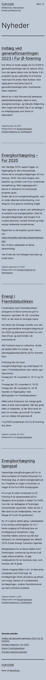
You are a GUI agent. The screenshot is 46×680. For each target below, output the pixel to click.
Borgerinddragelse (24, 129)
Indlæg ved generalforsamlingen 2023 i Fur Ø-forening (21, 53)
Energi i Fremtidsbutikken (13, 648)
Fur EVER (8, 4)
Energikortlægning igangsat (14, 652)
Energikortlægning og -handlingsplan (17, 132)
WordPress (15, 670)
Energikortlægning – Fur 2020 (15, 645)
